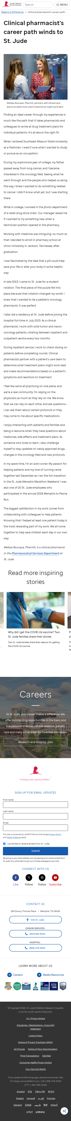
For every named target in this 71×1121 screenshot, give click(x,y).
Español (21, 1091)
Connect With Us (35, 869)
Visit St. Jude (37, 919)
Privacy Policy (55, 834)
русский (31, 1098)
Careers (18, 975)
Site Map (46, 1055)
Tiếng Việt (40, 1091)
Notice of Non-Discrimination (42, 1049)
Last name (8, 811)
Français (51, 1098)
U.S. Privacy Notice (35, 1018)
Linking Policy (35, 1035)
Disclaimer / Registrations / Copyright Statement (35, 1027)
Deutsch (18, 1104)
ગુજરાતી (54, 1104)
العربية (41, 1098)
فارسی (37, 1104)
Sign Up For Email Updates (35, 792)
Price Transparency (29, 1055)
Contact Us (35, 904)
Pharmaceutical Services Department (35, 553)
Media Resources (53, 975)
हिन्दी (45, 1104)
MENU (64, 4)
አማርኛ (29, 1111)
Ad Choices (19, 1049)
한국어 (51, 1091)
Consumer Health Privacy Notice (35, 1062)
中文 (30, 1091)
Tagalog (20, 1098)
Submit (35, 850)
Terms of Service (14, 837)
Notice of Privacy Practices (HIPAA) (35, 1042)
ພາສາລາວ (40, 1111)
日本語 (28, 1104)
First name (8, 799)
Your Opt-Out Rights (35, 1069)
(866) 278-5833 (37, 947)
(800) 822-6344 (37, 933)
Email (5, 822)
